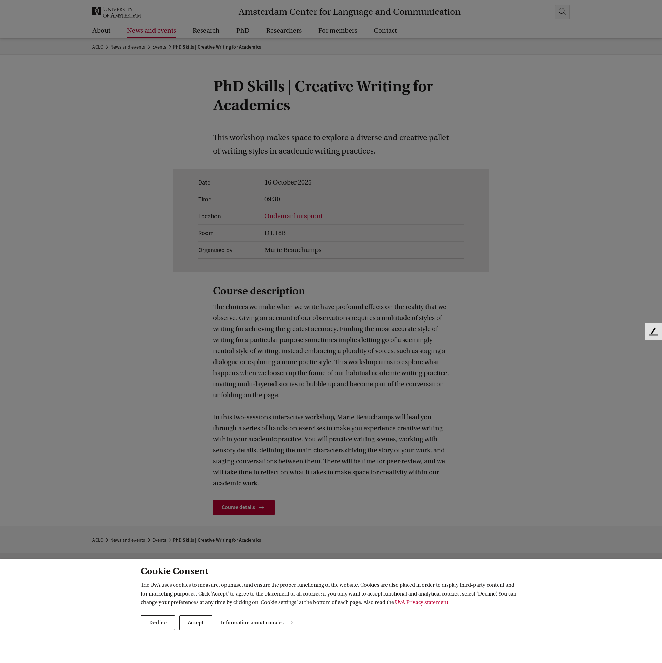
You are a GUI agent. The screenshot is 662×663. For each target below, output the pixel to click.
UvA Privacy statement (421, 602)
